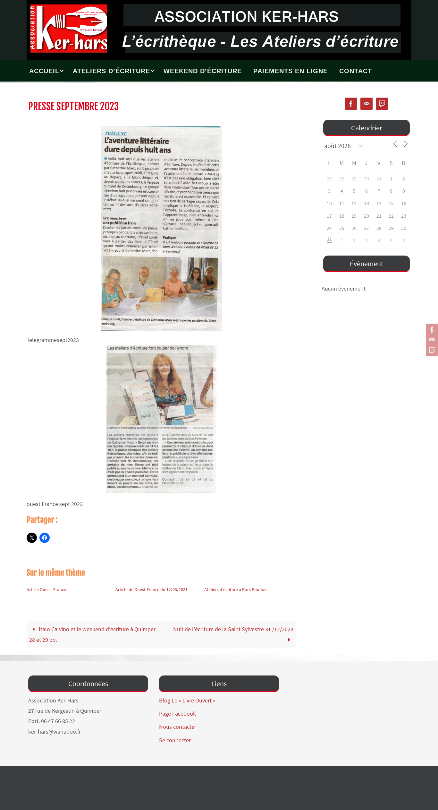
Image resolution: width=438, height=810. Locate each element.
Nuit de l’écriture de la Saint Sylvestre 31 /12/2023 (233, 629)
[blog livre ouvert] (431, 350)
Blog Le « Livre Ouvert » (187, 700)
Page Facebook (177, 713)
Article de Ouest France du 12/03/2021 (151, 589)
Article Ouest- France (46, 589)
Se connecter (175, 740)
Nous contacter (177, 726)
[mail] (431, 340)
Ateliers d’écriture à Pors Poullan (235, 589)
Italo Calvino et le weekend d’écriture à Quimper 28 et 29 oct (92, 634)
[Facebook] (431, 330)
